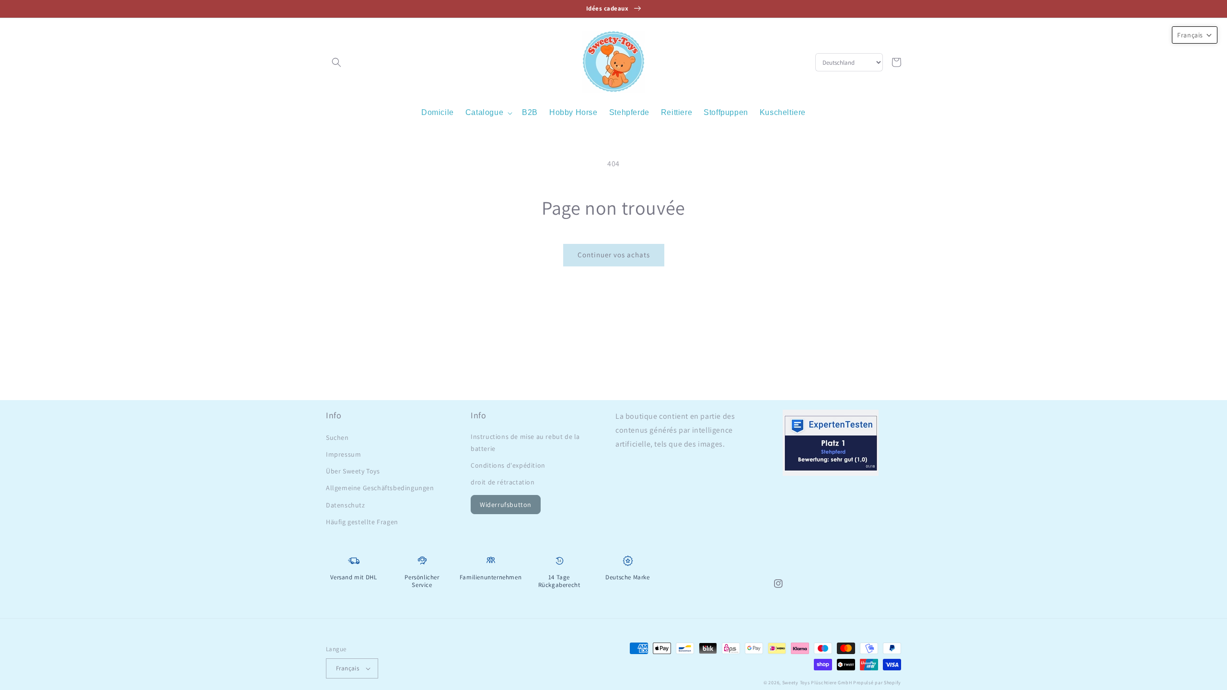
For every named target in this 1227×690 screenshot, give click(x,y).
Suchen (337, 437)
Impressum (343, 454)
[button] (336, 62)
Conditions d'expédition (508, 465)
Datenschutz (345, 505)
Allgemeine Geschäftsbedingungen (380, 487)
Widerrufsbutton (506, 504)
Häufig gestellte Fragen (362, 522)
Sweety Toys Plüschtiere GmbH (817, 682)
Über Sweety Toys (353, 471)
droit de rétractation (503, 482)
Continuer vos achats (614, 254)
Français (347, 668)
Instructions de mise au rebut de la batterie (525, 442)
